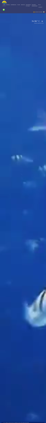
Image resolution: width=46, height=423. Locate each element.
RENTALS (8, 4)
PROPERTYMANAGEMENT (34, 5)
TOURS (18, 4)
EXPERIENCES (13, 4)
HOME (4, 4)
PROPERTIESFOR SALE (28, 5)
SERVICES (23, 4)
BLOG (39, 4)
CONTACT (40, 7)
